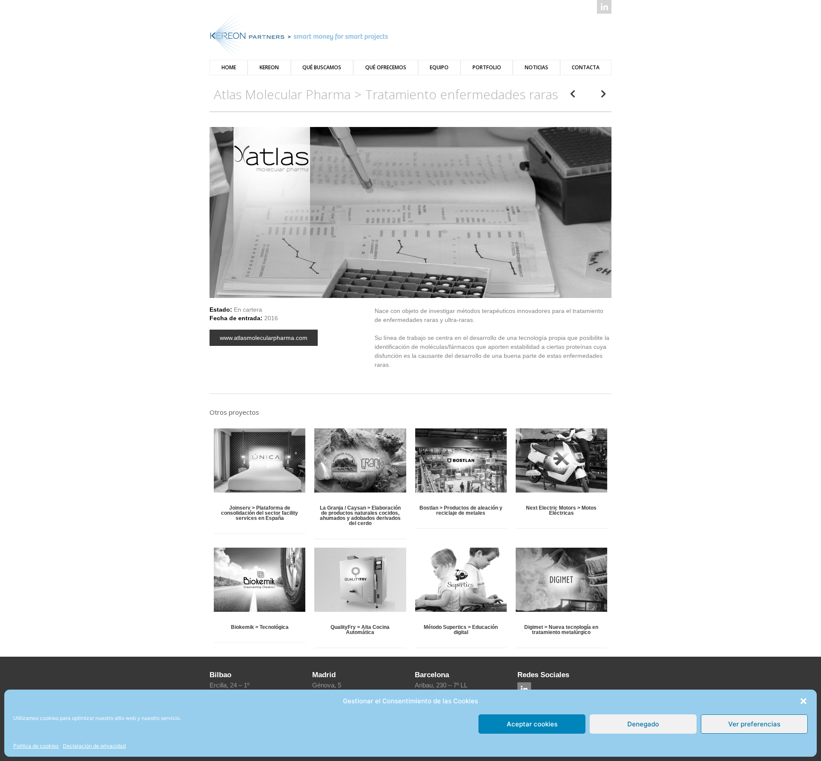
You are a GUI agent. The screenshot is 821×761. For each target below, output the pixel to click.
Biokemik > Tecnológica (260, 627)
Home (228, 67)
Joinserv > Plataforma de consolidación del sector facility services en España (259, 513)
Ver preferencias (754, 724)
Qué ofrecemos (385, 67)
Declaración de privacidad (94, 746)
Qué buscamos (321, 67)
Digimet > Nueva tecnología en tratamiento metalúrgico (561, 629)
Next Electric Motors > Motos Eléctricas (561, 510)
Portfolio (487, 67)
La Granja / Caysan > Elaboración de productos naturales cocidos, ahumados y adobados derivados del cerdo (360, 515)
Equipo (439, 67)
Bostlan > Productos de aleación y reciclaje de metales (460, 510)
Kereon (269, 67)
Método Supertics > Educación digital (461, 629)
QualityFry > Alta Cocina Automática (360, 629)
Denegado (643, 724)
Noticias (536, 67)
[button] (803, 701)
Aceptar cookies (532, 724)
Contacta (586, 67)
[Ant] (579, 94)
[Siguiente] (597, 94)
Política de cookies (36, 746)
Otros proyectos (234, 412)
